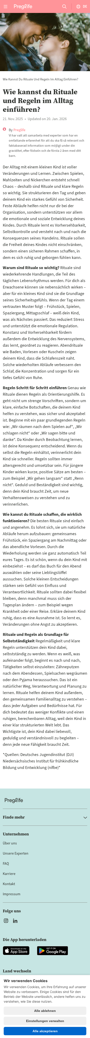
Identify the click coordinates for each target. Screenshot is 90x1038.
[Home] (45, 800)
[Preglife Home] (23, 6)
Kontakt (9, 883)
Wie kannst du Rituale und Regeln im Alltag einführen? (40, 79)
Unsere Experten (15, 853)
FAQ (6, 863)
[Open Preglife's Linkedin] (16, 920)
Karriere (9, 873)
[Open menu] (5, 6)
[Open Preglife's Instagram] (6, 920)
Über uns (10, 843)
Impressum (11, 894)
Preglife (19, 130)
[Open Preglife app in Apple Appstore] (16, 950)
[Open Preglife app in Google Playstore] (52, 950)
